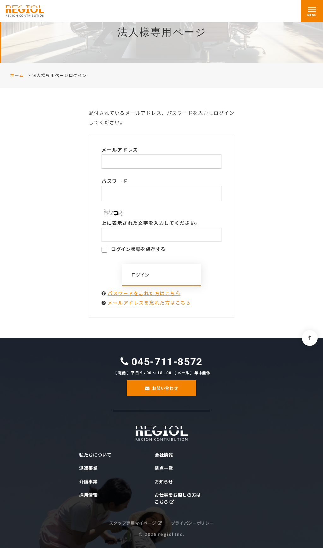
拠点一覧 (164, 468)
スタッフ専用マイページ (132, 523)
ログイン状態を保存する (138, 249)
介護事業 (88, 481)
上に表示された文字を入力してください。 (151, 222)
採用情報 (88, 495)
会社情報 (164, 455)
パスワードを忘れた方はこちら (144, 293)
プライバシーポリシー (192, 523)
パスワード (115, 181)
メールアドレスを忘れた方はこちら (149, 302)
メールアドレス (120, 149)
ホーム (17, 75)
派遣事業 (88, 468)
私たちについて (95, 455)
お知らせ (164, 481)
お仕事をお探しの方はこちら (178, 498)
